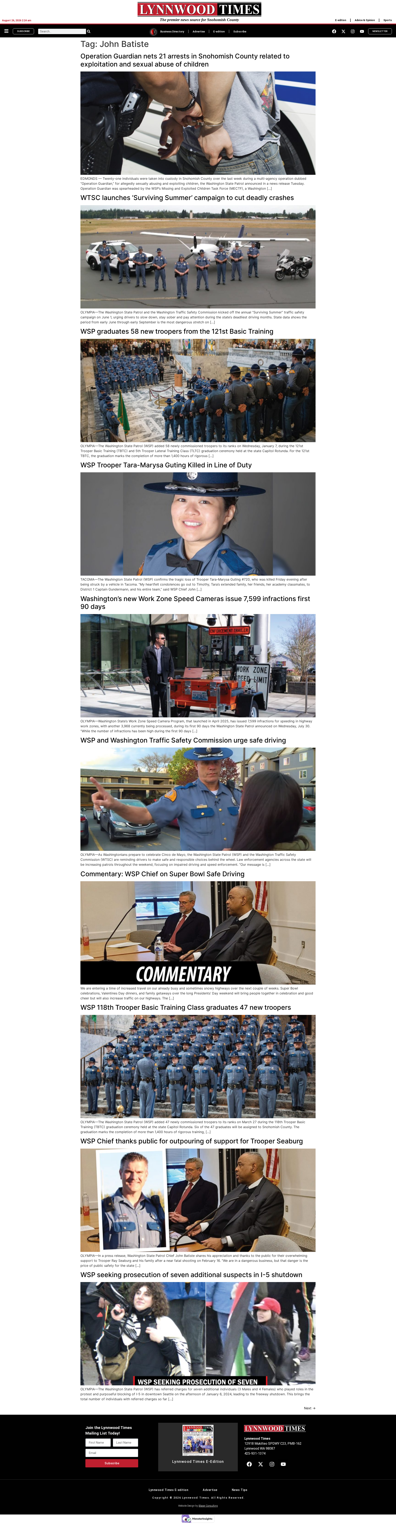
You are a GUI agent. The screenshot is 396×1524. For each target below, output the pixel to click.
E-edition (340, 20)
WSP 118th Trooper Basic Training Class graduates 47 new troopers (185, 1007)
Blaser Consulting (208, 1505)
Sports (387, 20)
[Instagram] (353, 31)
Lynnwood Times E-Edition (198, 1462)
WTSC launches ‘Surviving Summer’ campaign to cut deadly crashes (187, 198)
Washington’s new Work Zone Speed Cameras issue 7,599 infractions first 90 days (195, 603)
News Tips (240, 1490)
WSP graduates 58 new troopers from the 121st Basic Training (176, 331)
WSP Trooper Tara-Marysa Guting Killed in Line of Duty (166, 465)
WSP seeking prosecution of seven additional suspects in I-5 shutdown (191, 1275)
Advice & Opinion (365, 20)
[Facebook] (334, 31)
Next (310, 1408)
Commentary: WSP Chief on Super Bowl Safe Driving (162, 874)
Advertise (199, 31)
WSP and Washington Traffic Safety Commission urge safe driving (183, 740)
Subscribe (239, 31)
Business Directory (172, 31)
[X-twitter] (343, 31)
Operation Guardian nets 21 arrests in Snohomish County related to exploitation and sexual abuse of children (185, 60)
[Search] (88, 31)
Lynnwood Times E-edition (168, 1490)
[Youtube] (362, 31)
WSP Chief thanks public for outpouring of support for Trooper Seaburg (191, 1141)
